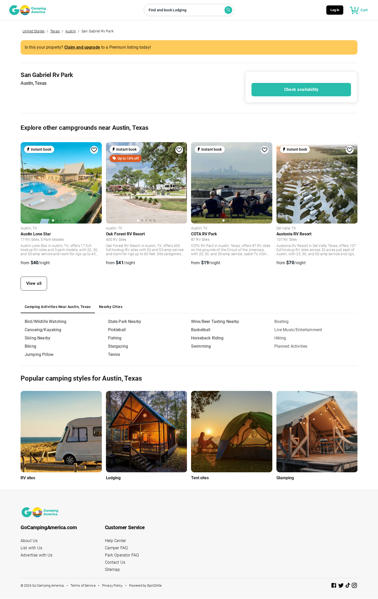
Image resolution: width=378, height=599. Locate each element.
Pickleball (117, 329)
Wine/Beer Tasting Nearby (215, 321)
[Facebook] (334, 586)
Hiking (280, 338)
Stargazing (118, 346)
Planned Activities (291, 346)
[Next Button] (96, 182)
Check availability (301, 89)
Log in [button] (334, 10)
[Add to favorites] (94, 150)
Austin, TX (29, 228)
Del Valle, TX (286, 228)
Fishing (115, 338)
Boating (281, 321)
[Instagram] (354, 586)
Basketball (201, 329)
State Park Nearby (124, 321)
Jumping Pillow (39, 354)
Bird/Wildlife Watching (45, 321)
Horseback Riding (207, 338)
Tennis (114, 354)
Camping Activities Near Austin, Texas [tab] (58, 307)
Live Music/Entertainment (298, 329)
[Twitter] (341, 586)
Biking (30, 346)
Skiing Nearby (37, 338)
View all (34, 283)
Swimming (201, 346)
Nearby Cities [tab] (110, 307)
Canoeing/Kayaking (43, 329)
